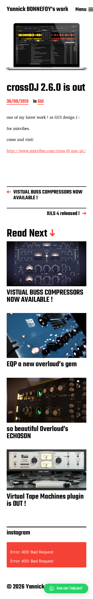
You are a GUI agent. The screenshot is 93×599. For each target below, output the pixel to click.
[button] (66, 588)
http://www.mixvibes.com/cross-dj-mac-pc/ (46, 150)
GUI (41, 102)
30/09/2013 (17, 102)
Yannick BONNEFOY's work (37, 9)
